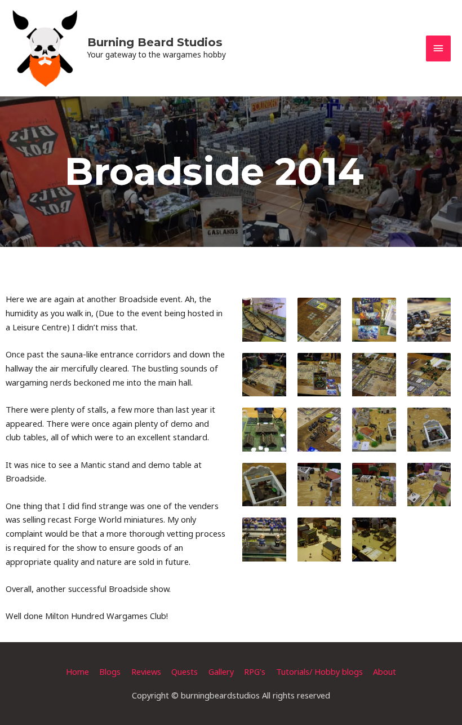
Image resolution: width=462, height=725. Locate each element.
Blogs (110, 671)
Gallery (221, 671)
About (384, 671)
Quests (184, 671)
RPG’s (254, 671)
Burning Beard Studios (155, 42)
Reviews (146, 671)
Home (77, 671)
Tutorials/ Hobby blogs (319, 671)
